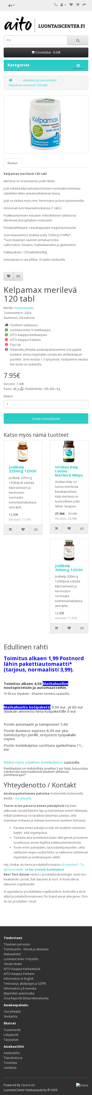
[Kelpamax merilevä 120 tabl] (46, 124)
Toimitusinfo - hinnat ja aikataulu (26, 949)
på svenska (69, 865)
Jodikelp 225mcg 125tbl (22, 469)
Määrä (8, 396)
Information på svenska (20, 988)
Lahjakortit (11, 1035)
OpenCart (28, 1085)
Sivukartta (10, 1016)
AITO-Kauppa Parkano (19, 974)
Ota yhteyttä (12, 1011)
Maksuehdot (12, 954)
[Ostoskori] (77, 5)
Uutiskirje (10, 1068)
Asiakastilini (12, 1053)
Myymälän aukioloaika (19, 993)
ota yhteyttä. (23, 798)
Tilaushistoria (13, 1058)
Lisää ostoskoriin (46, 418)
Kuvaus (12, 163)
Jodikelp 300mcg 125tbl (68, 567)
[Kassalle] (84, 5)
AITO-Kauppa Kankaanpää (22, 969)
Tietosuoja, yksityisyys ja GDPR (25, 983)
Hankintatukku (24, 308)
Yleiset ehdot (13, 964)
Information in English (19, 979)
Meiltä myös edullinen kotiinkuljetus (33, 762)
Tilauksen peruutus (17, 944)
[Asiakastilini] (63, 5)
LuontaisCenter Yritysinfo (21, 959)
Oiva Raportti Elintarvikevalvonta (26, 998)
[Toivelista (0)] (71, 5)
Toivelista (10, 1063)
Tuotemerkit (12, 1030)
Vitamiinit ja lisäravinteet (39, 80)
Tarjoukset (11, 1040)
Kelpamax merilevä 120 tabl (28, 85)
